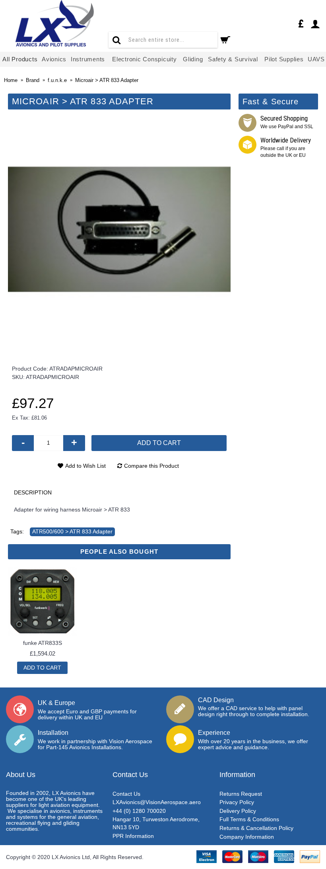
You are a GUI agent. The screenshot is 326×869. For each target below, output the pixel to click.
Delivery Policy (237, 811)
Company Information (246, 837)
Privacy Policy (236, 802)
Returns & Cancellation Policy (256, 828)
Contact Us (126, 794)
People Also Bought (119, 551)
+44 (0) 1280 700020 (139, 811)
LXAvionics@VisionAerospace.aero (157, 802)
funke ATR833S (42, 643)
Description (33, 492)
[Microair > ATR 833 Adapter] (119, 229)
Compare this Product (151, 466)
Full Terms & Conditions (249, 819)
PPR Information (133, 836)
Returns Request (240, 794)
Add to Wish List (85, 466)
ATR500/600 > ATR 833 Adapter (72, 531)
